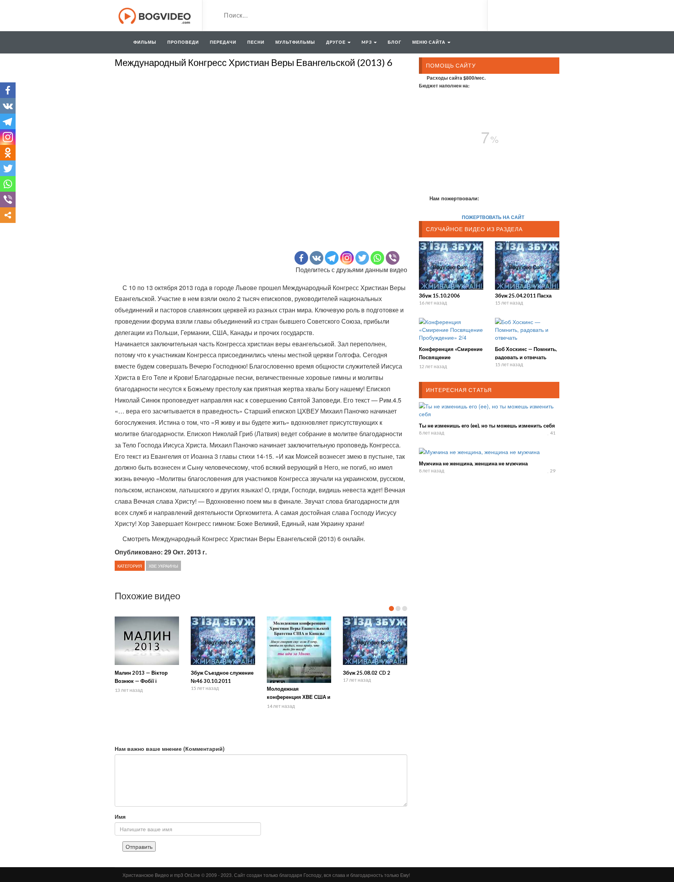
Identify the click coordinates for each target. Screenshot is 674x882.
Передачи (223, 42)
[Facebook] (301, 258)
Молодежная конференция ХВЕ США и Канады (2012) (298, 697)
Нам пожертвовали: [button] (454, 198)
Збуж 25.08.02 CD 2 (366, 673)
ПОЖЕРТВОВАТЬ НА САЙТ (493, 217)
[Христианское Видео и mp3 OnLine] (155, 15)
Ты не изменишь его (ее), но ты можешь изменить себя (487, 425)
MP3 (367, 42)
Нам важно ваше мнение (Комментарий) (170, 748)
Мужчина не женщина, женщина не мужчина (473, 463)
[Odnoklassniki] (8, 152)
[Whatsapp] (377, 258)
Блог (394, 42)
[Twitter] (362, 258)
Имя (120, 816)
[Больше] (8, 215)
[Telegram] (332, 258)
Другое (336, 42)
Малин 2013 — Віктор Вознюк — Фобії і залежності (141, 681)
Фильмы (144, 42)
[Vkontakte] (316, 258)
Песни (255, 42)
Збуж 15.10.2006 (439, 295)
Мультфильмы (295, 42)
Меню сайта (429, 42)
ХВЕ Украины (163, 566)
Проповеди (183, 42)
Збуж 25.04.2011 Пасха (523, 295)
